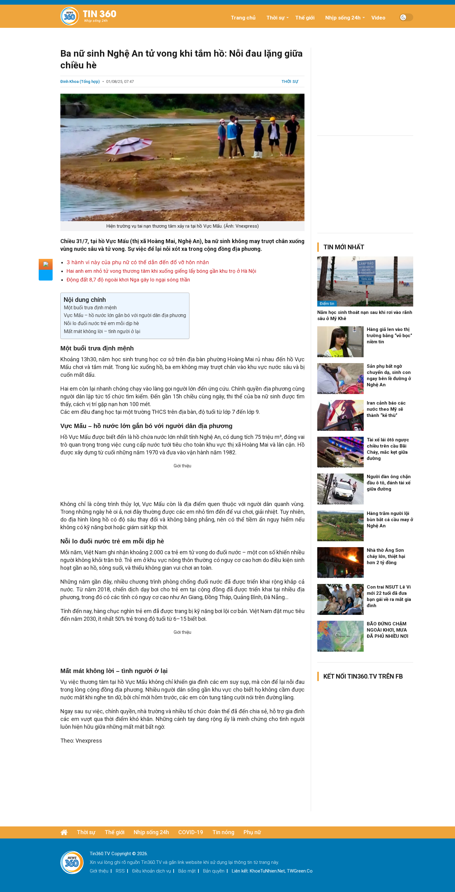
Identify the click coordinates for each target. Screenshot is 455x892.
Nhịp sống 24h (343, 18)
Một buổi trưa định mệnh (90, 308)
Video (378, 18)
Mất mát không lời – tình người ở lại (102, 331)
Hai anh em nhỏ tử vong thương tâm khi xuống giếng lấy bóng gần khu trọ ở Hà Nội (161, 271)
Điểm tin (327, 303)
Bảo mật (187, 871)
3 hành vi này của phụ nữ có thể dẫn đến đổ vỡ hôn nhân (138, 262)
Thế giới (304, 18)
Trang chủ (243, 18)
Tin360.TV (151, 862)
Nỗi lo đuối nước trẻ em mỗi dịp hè (101, 323)
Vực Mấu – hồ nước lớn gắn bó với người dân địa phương (125, 315)
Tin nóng (223, 832)
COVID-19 (190, 832)
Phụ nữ (252, 832)
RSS (120, 871)
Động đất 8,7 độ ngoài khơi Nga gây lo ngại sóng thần (128, 280)
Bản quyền (213, 871)
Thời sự (275, 18)
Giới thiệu (99, 871)
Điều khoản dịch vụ (151, 871)
